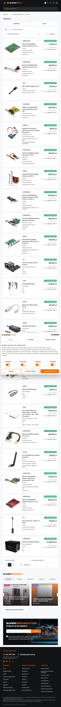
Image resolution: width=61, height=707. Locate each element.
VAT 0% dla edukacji (45, 686)
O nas (4, 668)
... (17, 564)
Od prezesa (5, 679)
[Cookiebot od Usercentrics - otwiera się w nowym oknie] (52, 335)
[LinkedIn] (4, 661)
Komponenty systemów (18, 14)
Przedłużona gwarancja (46, 688)
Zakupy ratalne (44, 678)
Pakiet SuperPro (26, 668)
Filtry (44, 23)
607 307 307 (10, 654)
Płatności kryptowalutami (47, 691)
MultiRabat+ (25, 671)
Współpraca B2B (7, 671)
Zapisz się (36, 631)
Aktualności (30, 579)
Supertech (5, 14)
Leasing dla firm (44, 683)
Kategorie (17, 23)
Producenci (24, 676)
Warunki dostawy (45, 668)
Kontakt (5, 682)
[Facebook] (7, 661)
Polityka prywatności (8, 687)
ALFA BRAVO (23, 704)
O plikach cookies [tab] (50, 339)
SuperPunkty (25, 674)
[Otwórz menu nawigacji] (4, 2)
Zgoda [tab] (10, 339)
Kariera (4, 674)
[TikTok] (12, 661)
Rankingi (41, 579)
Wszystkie (8, 579)
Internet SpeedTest (26, 690)
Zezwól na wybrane (30, 371)
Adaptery (27, 14)
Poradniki (19, 579)
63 (21, 564)
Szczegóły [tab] (30, 339)
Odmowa (11, 371)
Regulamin (5, 684)
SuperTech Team (14, 704)
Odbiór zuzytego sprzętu (9, 676)
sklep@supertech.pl (27, 654)
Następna (52, 34)
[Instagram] (9, 661)
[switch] (23, 364)
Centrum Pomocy (45, 675)
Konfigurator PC (26, 687)
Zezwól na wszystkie (50, 371)
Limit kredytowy (45, 680)
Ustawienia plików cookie (9, 690)
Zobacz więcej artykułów (14, 610)
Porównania (52, 579)
